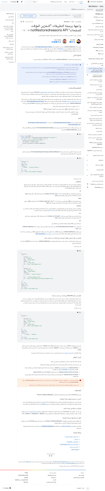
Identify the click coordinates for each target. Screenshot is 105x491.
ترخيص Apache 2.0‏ (30, 461)
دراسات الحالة (72, 1)
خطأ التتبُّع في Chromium (72, 442)
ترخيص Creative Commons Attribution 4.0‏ (62, 461)
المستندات (81, 1)
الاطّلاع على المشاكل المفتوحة (79, 477)
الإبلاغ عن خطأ (81, 475)
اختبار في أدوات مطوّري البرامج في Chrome (71, 101)
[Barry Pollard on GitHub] (58, 42)
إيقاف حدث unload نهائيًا (66, 369)
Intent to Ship (74, 449)
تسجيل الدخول (4, 1)
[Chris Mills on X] (74, 42)
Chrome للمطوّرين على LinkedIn (21, 479)
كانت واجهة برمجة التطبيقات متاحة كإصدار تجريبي (51, 67)
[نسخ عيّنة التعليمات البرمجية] (80, 134)
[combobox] (31, 1)
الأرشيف (54, 479)
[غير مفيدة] (21, 22)
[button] (96, 64)
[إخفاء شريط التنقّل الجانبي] (87, 488)
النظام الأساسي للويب (99, 9)
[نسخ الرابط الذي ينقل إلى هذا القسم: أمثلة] (76, 118)
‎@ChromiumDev (66, 426)
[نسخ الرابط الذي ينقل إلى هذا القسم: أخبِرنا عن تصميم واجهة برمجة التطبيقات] (58, 399)
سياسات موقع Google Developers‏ (72, 463)
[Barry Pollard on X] (60, 42)
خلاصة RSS (26, 482)
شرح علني (76, 439)
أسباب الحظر (50, 210)
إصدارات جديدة (90, 9)
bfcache (60, 49)
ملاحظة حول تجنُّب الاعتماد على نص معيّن (58, 79)
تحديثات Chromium (52, 475)
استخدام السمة (43, 234)
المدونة (65, 1)
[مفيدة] (23, 22)
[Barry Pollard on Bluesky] (54, 42)
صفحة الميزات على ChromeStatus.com (69, 444)
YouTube (26, 477)
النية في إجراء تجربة (74, 447)
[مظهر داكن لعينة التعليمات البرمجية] (78, 134)
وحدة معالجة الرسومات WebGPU (78, 9)
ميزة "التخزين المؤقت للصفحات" (71, 436)
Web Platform (93, 6)
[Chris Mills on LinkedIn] (70, 42)
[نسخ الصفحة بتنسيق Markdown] (24, 30)
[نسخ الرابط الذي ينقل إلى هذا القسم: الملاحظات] (73, 390)
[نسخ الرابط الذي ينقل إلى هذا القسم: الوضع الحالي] (71, 55)
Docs (101, 6)
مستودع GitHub (45, 404)
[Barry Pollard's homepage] (52, 42)
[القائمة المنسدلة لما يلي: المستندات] (77, 2)
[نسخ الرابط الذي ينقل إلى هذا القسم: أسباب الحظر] (71, 357)
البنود (83, 488)
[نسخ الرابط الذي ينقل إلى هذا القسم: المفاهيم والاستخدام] (67, 88)
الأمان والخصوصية (67, 353)
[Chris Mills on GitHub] (72, 42)
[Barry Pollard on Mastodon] (56, 42)
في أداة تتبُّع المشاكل (34, 411)
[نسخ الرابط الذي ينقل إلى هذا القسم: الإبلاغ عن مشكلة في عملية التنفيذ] (62, 408)
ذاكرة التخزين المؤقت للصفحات (46, 92)
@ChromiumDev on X (23, 475)
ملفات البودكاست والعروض (51, 482)
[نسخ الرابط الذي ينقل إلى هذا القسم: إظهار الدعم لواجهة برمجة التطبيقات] (60, 418)
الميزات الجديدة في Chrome (56, 1)
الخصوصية (79, 488)
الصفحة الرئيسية (78, 21)
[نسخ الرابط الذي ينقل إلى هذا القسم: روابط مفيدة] (71, 432)
